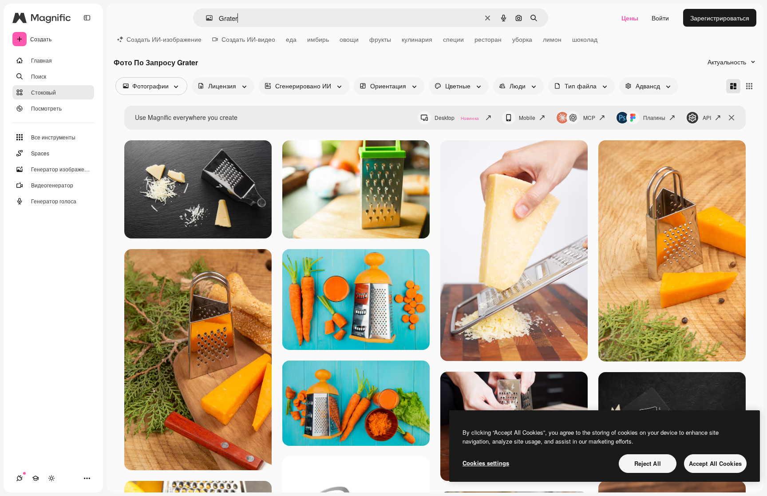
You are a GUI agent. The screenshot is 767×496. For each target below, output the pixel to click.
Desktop (457, 117)
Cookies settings (486, 463)
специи (453, 39)
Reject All (647, 463)
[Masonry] (733, 86)
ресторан (488, 39)
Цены (629, 17)
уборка (522, 39)
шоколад (584, 39)
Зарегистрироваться (719, 17)
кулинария (417, 39)
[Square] (749, 86)
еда (291, 39)
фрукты (380, 39)
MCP (589, 117)
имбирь (318, 39)
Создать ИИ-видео (248, 39)
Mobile (527, 117)
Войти (660, 17)
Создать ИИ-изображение (164, 39)
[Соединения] (19, 478)
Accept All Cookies (715, 463)
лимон (552, 39)
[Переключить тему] (51, 478)
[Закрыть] (731, 117)
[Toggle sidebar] (87, 18)
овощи (349, 39)
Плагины (654, 117)
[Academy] (35, 478)
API (707, 117)
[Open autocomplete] (206, 18)
